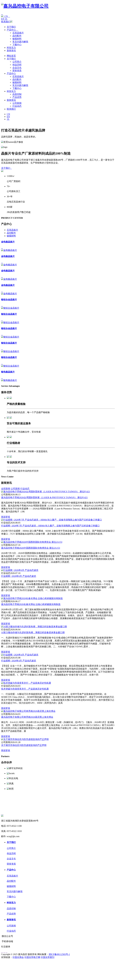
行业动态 (17, 106)
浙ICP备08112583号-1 (59, 954)
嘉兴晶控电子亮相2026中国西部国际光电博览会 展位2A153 (30, 548)
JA (6, 19)
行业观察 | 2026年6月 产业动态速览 (18, 576)
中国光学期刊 (47, 957)
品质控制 (17, 94)
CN (6, 16)
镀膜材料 (17, 38)
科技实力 (11, 47)
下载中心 (17, 44)
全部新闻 (5, 488)
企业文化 (17, 67)
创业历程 (17, 64)
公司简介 (17, 61)
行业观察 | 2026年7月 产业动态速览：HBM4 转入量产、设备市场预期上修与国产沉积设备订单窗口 (50, 525)
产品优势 (17, 97)
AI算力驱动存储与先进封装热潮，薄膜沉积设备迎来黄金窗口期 (33, 632)
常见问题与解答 (20, 41)
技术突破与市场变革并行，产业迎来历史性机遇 (25, 689)
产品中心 (12, 30)
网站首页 (11, 56)
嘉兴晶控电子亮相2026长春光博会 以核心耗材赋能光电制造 (31, 604)
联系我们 (5, 21)
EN (2, 19)
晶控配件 (17, 36)
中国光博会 (18, 957)
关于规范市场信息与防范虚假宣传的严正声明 (23, 745)
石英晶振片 (18, 33)
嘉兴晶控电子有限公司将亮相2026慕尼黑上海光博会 (27, 717)
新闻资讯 (11, 50)
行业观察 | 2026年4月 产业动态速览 (18, 660)
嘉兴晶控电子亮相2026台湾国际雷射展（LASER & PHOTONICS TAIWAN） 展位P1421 (44, 497)
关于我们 (11, 27)
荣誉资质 (17, 70)
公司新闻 (17, 103)
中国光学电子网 (32, 957)
